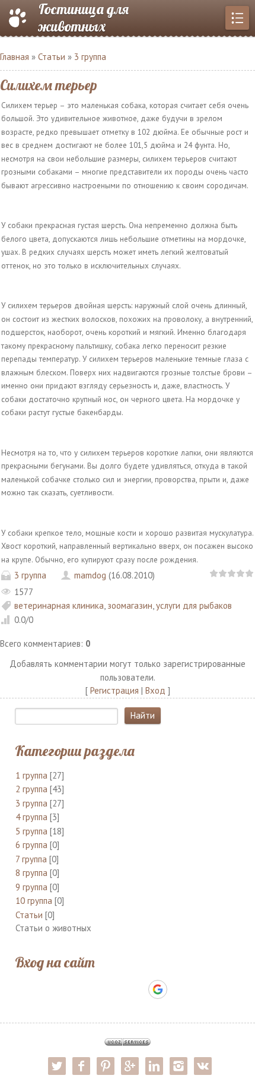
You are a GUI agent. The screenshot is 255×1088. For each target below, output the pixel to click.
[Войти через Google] (157, 989)
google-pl (130, 1066)
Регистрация (114, 690)
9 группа (31, 887)
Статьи (51, 56)
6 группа (31, 844)
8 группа (31, 872)
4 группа (31, 817)
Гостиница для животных (84, 17)
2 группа (31, 789)
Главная (14, 56)
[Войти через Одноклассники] (178, 989)
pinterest (105, 1066)
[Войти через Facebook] (117, 989)
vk (203, 1066)
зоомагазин (129, 605)
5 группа (31, 831)
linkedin (154, 1066)
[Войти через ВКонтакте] (97, 989)
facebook (81, 1066)
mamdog (90, 575)
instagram (178, 1066)
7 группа (31, 859)
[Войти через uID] (76, 989)
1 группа (31, 775)
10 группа (33, 900)
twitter (57, 1066)
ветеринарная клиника (59, 605)
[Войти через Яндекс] (137, 989)
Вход (155, 690)
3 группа (90, 56)
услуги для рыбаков (194, 605)
